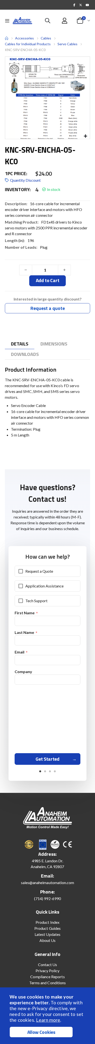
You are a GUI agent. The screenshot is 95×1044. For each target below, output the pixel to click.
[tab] (19, 344)
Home (6, 38)
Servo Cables (67, 44)
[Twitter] (81, 5)
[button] (85, 136)
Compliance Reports (47, 976)
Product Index (47, 922)
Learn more (48, 1020)
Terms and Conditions (47, 982)
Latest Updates (47, 934)
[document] (48, 1015)
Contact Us (47, 964)
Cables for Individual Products (28, 44)
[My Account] (64, 21)
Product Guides (47, 928)
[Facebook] (74, 5)
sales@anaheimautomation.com (47, 882)
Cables (46, 38)
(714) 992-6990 (47, 898)
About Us (47, 940)
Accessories (24, 38)
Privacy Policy (48, 970)
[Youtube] (87, 5)
